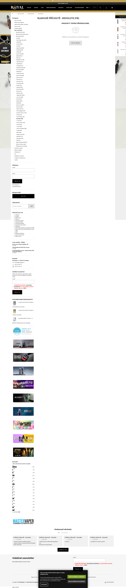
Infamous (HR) (19, 93)
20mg (13, 509)
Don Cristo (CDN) (20, 69)
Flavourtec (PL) (19, 81)
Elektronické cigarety (19, 22)
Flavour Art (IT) (19, 77)
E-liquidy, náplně (18, 28)
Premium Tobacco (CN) (21, 113)
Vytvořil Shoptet (110, 582)
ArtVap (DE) (18, 52)
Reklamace (17, 226)
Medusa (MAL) (19, 101)
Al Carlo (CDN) (19, 44)
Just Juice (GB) (19, 97)
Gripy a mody (17, 26)
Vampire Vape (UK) (20, 134)
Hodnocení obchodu (19, 235)
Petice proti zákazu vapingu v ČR (20, 244)
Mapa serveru (18, 236)
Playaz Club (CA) (19, 109)
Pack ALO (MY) (19, 107)
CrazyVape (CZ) (19, 65)
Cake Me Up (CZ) (20, 62)
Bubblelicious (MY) (20, 60)
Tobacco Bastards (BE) (21, 128)
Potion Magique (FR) (20, 111)
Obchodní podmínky (19, 223)
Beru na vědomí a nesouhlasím (77, 581)
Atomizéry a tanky (19, 148)
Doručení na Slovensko (91, 577)
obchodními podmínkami (93, 563)
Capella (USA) (19, 63)
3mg (13, 474)
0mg (13, 466)
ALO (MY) (18, 46)
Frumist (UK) (19, 85)
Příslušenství (17, 152)
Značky (16, 160)
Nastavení (44, 584)
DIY (15, 154)
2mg (13, 471)
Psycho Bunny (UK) (20, 117)
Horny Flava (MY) (20, 89)
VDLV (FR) (18, 140)
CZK (94, 7)
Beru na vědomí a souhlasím (76, 577)
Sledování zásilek (19, 222)
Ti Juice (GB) (19, 126)
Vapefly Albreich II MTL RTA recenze (20, 247)
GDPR (16, 232)
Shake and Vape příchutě (21, 142)
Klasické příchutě (20, 36)
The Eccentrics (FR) (20, 122)
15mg (13, 500)
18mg (13, 506)
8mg (13, 486)
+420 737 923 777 (18, 264)
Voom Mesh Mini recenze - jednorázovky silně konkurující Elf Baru (23, 251)
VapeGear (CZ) (19, 136)
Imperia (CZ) (19, 91)
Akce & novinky (18, 20)
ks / (23, 196)
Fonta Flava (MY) (19, 83)
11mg (13, 494)
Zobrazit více (63, 550)
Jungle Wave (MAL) (20, 95)
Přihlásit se (17, 181)
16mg (13, 503)
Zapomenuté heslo (16, 186)
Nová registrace (15, 185)
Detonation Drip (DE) (20, 67)
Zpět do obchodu (75, 43)
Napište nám (18, 218)
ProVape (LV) (19, 115)
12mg (13, 497)
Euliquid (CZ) (19, 71)
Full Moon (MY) (19, 87)
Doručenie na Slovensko (20, 225)
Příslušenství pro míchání (21, 146)
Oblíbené (17, 215)
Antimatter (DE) (19, 50)
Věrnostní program (19, 220)
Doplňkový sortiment (19, 156)
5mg (13, 480)
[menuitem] (29, 8)
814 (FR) (18, 38)
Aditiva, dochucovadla (21, 144)
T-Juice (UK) (19, 120)
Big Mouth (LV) (19, 56)
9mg (13, 489)
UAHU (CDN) (18, 132)
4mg (13, 477)
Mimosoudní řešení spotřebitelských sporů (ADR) (24, 229)
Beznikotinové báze (20, 32)
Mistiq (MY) (18, 103)
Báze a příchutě (18, 30)
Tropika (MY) (19, 130)
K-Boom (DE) (19, 99)
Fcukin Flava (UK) (20, 73)
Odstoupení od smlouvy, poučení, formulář (24, 228)
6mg (13, 483)
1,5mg (13, 468)
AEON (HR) (18, 42)
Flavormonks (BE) (20, 75)
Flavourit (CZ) (19, 79)
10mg (13, 492)
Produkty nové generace (20, 158)
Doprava (17, 219)
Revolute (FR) (19, 118)
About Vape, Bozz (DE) (21, 40)
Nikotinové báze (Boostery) (22, 34)
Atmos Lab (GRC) (20, 54)
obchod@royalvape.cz (19, 262)
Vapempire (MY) (19, 138)
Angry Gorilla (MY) (20, 48)
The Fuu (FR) (19, 124)
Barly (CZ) (18, 58)
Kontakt (17, 216)
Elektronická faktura (19, 233)
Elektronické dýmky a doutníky (21, 24)
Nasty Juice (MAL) (20, 105)
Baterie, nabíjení (18, 150)
